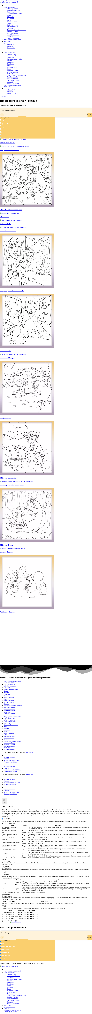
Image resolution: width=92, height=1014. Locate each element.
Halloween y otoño (12, 25)
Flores (9, 20)
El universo (10, 18)
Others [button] (4, 905)
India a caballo (5, 224)
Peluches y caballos (12, 31)
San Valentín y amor (13, 35)
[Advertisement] (46, 627)
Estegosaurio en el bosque (9, 150)
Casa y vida (10, 12)
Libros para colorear (9, 7)
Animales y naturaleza (13, 10)
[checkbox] (9, 120)
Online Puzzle (8, 1005)
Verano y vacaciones (13, 38)
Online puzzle (8, 41)
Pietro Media (29, 752)
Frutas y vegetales (12, 22)
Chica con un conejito (8, 478)
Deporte (9, 15)
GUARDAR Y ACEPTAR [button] (9, 920)
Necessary (7, 818)
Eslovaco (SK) (11, 48)
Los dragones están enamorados (12, 485)
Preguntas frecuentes (9, 757)
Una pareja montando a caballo (12, 291)
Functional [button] (5, 859)
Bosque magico (5, 418)
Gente (9, 23)
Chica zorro (4, 217)
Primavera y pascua (12, 33)
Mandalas (10, 28)
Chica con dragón (6, 545)
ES (4, 43)
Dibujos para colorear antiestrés (12, 39)
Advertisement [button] (6, 894)
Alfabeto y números (12, 8)
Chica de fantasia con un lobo (11, 210)
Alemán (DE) (11, 44)
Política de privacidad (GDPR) (12, 760)
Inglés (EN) (10, 46)
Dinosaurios (10, 17)
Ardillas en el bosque (7, 612)
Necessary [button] (5, 816)
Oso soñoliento (5, 351)
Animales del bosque (7, 143)
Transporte (10, 36)
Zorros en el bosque (7, 358)
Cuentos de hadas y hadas (14, 13)
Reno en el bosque (6, 552)
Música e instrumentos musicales (16, 30)
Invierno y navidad (12, 26)
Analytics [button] (4, 873)
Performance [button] (5, 866)
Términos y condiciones (10, 762)
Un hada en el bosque (8, 231)
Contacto (6, 759)
